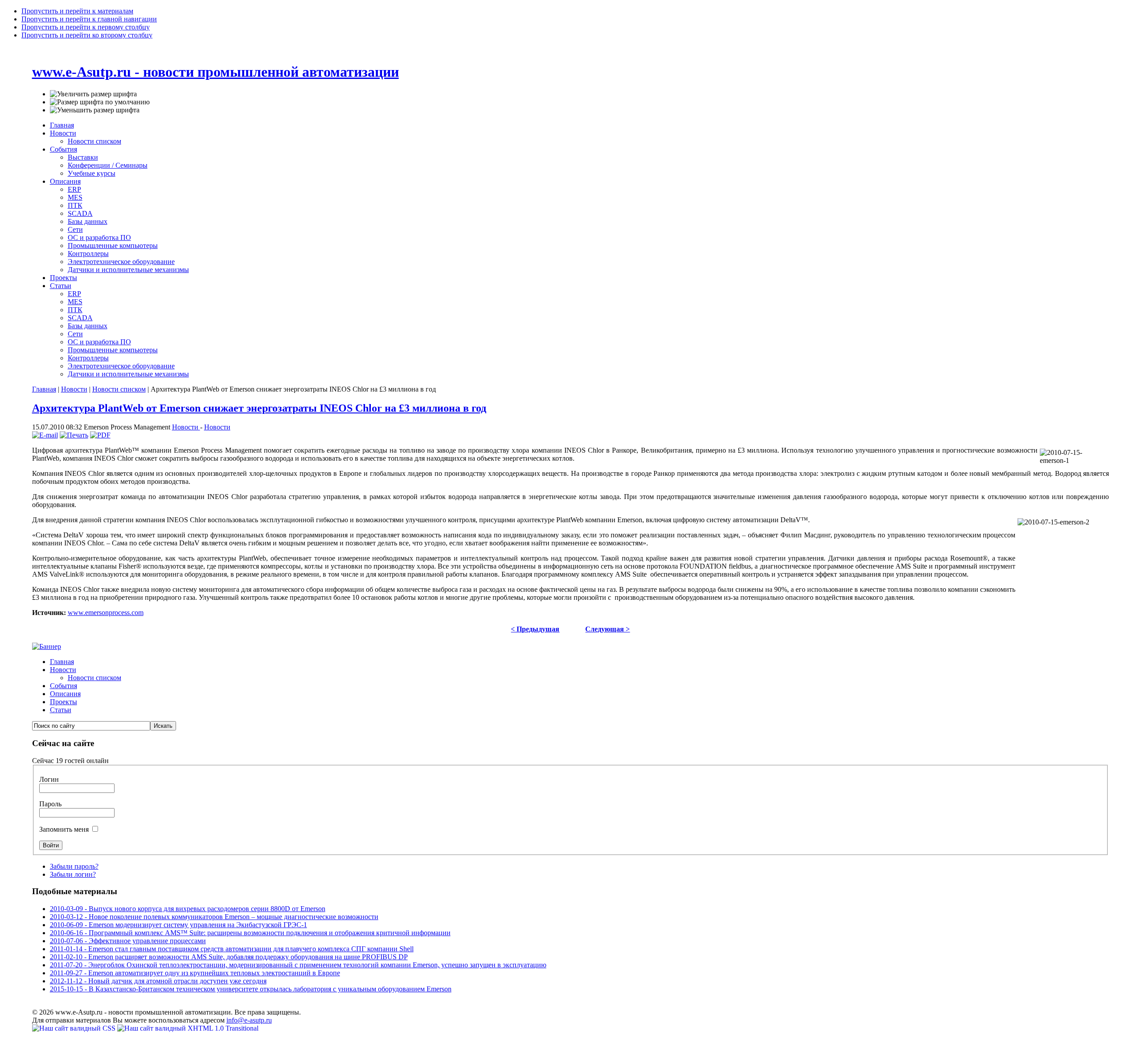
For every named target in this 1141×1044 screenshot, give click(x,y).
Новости (74, 389)
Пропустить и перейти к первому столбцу (85, 27)
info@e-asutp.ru (249, 1020)
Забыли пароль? (74, 866)
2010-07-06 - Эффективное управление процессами (128, 941)
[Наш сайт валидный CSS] (74, 1028)
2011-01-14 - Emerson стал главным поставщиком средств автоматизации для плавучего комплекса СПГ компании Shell (232, 949)
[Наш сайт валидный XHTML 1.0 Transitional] (188, 1028)
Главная (44, 389)
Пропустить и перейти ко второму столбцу (86, 35)
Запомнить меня (64, 829)
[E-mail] (45, 435)
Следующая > (607, 629)
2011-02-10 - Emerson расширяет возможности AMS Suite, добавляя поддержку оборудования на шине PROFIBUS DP (229, 957)
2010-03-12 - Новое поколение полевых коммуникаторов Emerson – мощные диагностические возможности (214, 916)
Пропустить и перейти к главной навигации (89, 19)
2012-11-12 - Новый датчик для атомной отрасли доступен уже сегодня (158, 981)
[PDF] (100, 435)
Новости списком (119, 389)
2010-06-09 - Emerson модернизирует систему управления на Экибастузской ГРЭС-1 (178, 924)
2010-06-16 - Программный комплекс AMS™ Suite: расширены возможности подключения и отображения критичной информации (250, 933)
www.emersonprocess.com (106, 612)
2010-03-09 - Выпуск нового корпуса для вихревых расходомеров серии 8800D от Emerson (187, 908)
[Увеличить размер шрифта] (93, 94)
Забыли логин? (73, 874)
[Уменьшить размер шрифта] (95, 110)
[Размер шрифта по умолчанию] (100, 102)
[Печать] (74, 435)
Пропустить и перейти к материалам (77, 11)
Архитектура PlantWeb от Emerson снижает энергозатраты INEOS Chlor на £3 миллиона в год (259, 408)
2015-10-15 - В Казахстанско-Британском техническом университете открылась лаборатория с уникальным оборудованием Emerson (250, 989)
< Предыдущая (535, 629)
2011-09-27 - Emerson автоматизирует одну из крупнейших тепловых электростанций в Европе (195, 973)
